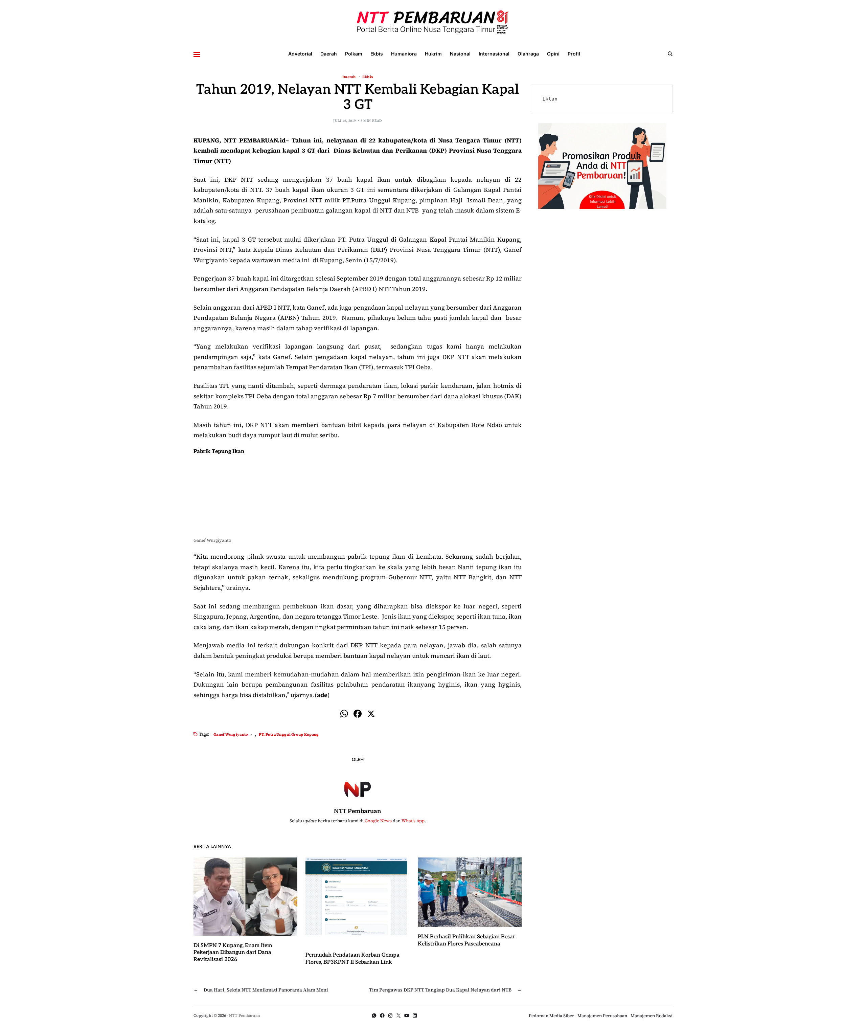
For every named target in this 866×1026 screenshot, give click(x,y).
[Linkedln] (414, 1015)
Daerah (328, 54)
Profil (574, 54)
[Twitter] (398, 1015)
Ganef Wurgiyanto (230, 734)
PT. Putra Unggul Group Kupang (289, 734)
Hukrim (433, 54)
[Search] (670, 53)
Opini (553, 54)
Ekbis (376, 54)
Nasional (460, 54)
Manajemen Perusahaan (602, 1016)
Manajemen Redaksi (652, 1016)
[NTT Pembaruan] (357, 788)
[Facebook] (357, 714)
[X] (371, 714)
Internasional (494, 54)
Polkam (353, 54)
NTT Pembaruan (357, 811)
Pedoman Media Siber (551, 1016)
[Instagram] (390, 1015)
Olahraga (528, 54)
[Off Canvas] (196, 54)
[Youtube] (406, 1015)
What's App (413, 821)
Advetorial (300, 54)
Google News (378, 821)
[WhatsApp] (374, 1015)
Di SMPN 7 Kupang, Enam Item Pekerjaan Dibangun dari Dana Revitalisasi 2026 (232, 952)
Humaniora (404, 54)
